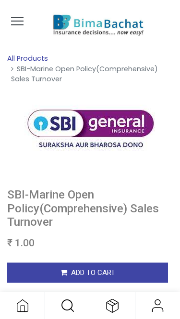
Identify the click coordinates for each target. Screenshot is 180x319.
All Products (27, 58)
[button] (67, 305)
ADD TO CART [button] (93, 272)
